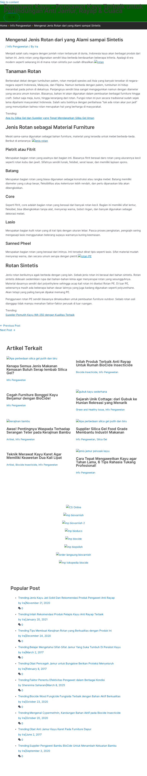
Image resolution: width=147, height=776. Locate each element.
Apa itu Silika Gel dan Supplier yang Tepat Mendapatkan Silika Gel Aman (50, 117)
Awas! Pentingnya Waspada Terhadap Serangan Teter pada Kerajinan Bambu (39, 430)
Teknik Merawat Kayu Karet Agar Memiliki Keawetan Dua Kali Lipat (34, 456)
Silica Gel (102, 439)
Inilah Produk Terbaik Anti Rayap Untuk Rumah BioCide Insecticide (104, 363)
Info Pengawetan (17, 46)
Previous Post (10, 325)
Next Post (7, 330)
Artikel (10, 439)
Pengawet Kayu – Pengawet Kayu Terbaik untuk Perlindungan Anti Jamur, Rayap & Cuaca (73, 9)
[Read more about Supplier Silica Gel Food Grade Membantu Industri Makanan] (101, 421)
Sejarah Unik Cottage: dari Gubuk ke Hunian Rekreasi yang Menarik (106, 401)
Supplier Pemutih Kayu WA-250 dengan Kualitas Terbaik (40, 314)
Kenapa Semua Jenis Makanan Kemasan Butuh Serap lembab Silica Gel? (37, 369)
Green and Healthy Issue (90, 409)
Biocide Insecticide (86, 372)
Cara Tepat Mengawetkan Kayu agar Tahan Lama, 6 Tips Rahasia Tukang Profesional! (106, 462)
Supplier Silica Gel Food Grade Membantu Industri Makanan (101, 430)
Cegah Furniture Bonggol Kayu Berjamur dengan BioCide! (32, 396)
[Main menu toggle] (12, 17)
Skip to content (9, 2)
